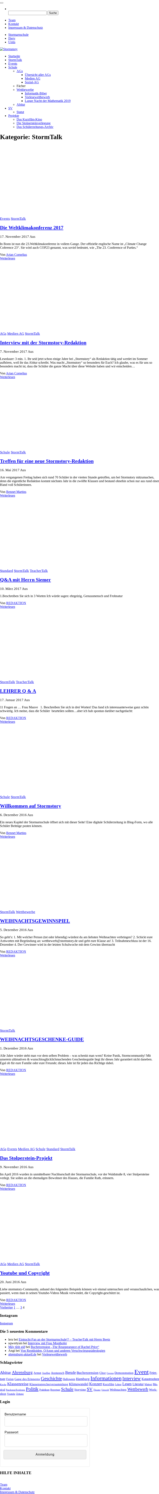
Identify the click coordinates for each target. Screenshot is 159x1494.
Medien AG (32, 78)
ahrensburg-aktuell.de (22, 1354)
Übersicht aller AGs (38, 74)
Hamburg (83, 1379)
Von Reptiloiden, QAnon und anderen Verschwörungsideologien (62, 1350)
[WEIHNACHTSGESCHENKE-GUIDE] (53, 1026)
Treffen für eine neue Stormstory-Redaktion (47, 461)
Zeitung (20, 1393)
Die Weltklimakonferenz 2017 (31, 227)
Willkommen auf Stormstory (30, 806)
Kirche (3, 1384)
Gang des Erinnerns (27, 1379)
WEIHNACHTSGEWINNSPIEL (35, 921)
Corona (110, 1373)
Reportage (55, 1389)
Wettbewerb (137, 1389)
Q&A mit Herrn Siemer (25, 579)
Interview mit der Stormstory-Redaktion (43, 342)
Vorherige (6, 1307)
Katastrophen (150, 1379)
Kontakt (13, 24)
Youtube (11, 1393)
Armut (37, 1372)
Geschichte (51, 1378)
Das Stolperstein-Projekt (26, 1158)
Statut (20, 112)
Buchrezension (88, 1373)
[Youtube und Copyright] (53, 1260)
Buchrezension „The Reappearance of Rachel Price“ (65, 1347)
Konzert (95, 1384)
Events (12, 63)
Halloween (69, 1379)
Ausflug (46, 1373)
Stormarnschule (18, 34)
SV (10, 108)
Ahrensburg (22, 1372)
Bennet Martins (16, 492)
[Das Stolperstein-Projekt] (53, 1145)
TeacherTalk (39, 571)
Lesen (127, 1384)
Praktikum (44, 1389)
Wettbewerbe (25, 89)
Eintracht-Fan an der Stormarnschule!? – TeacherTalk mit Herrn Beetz (64, 1339)
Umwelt (105, 1390)
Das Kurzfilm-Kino (29, 119)
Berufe (70, 1372)
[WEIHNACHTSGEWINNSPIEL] (53, 908)
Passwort (11, 1432)
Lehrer (118, 1384)
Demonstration (124, 1372)
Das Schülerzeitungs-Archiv (35, 127)
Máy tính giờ (16, 1347)
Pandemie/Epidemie (15, 1390)
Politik (32, 1389)
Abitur (21, 104)
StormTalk (15, 60)
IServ (11, 38)
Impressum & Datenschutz (25, 27)
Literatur (138, 1384)
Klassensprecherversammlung (48, 1384)
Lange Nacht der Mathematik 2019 (48, 101)
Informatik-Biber (36, 93)
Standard (6, 571)
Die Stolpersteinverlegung (34, 123)
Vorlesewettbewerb (37, 97)
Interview (131, 1378)
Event (141, 1372)
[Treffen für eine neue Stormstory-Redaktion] (53, 448)
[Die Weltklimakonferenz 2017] (53, 214)
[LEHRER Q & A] (53, 678)
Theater (97, 1390)
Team (12, 20)
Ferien (10, 1379)
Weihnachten (118, 1389)
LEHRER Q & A (18, 691)
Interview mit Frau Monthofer (47, 1343)
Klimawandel (78, 1384)
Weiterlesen (7, 258)
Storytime (80, 1389)
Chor (102, 1372)
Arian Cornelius (16, 254)
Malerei (148, 1384)
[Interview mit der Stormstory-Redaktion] (53, 329)
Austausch (57, 1372)
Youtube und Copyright (25, 1273)
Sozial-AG (32, 82)
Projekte (13, 115)
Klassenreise (18, 1384)
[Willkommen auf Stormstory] (53, 793)
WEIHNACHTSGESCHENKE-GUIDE (42, 1039)
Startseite (14, 56)
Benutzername (15, 1414)
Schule (12, 67)
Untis (11, 42)
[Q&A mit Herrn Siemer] (53, 567)
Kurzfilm (108, 1384)
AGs (20, 71)
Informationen (106, 1378)
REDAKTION (16, 603)
